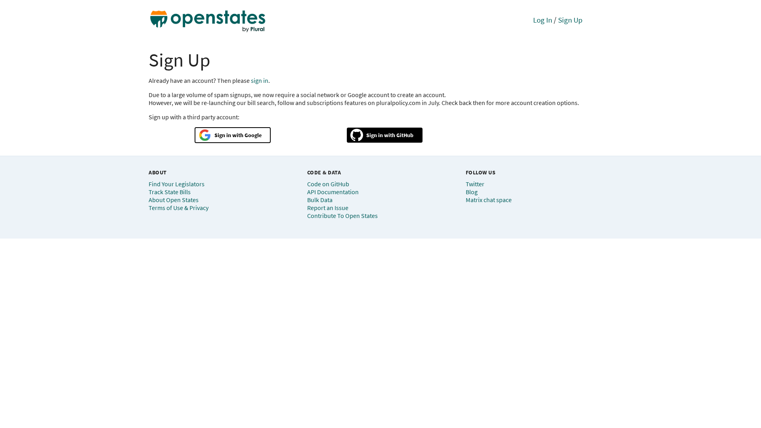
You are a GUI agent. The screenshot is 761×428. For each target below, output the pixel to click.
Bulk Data (320, 200)
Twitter (475, 184)
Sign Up (570, 20)
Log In (542, 20)
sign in (259, 80)
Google (253, 135)
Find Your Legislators (177, 184)
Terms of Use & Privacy (178, 208)
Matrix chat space (489, 200)
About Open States (174, 200)
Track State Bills (170, 192)
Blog (472, 192)
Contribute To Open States (342, 216)
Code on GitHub (328, 184)
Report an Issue (327, 208)
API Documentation (333, 192)
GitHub (404, 135)
